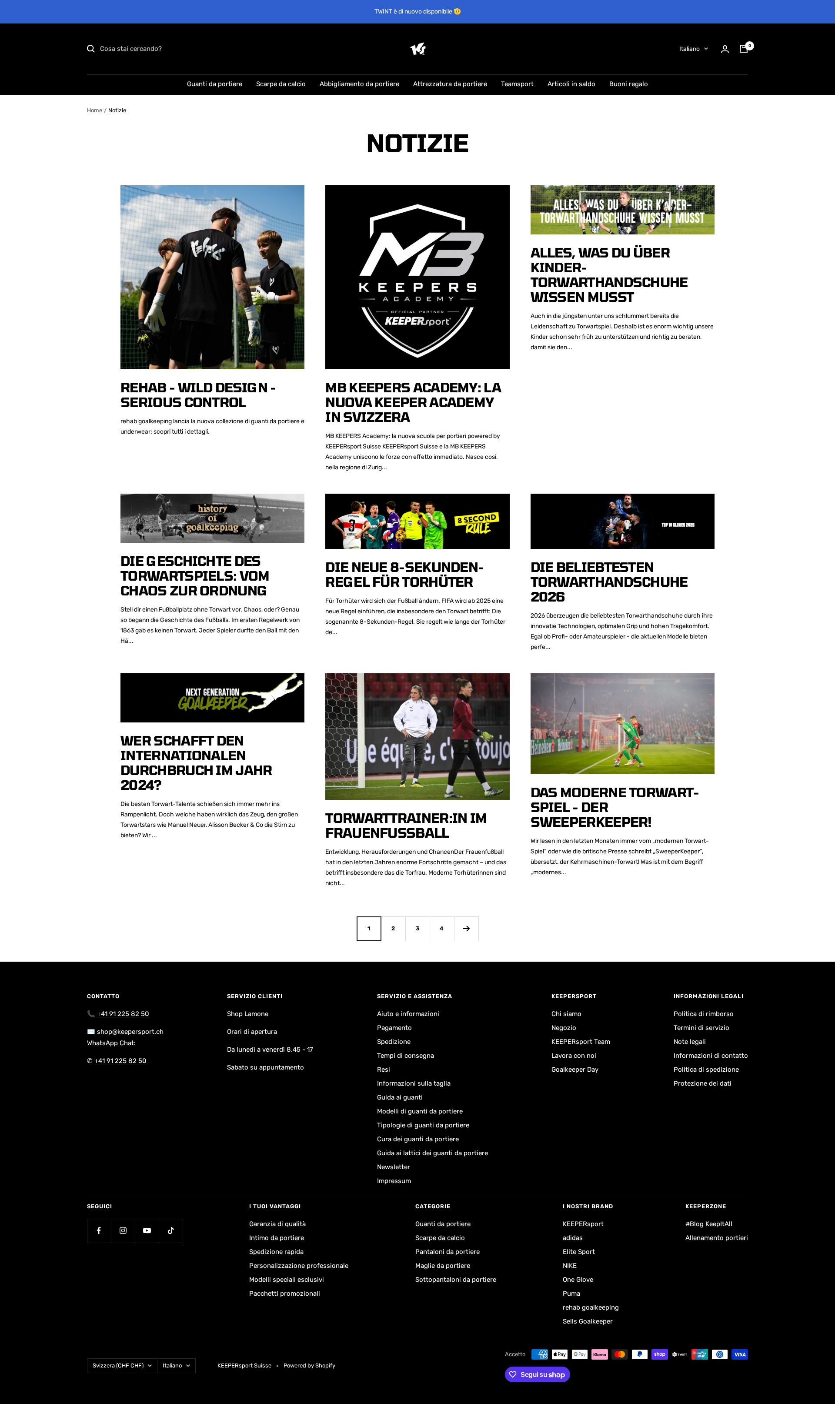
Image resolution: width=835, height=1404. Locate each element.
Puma (571, 1293)
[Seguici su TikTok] (171, 1231)
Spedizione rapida (276, 1252)
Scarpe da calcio (281, 84)
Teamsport (517, 84)
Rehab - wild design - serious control (198, 394)
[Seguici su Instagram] (123, 1231)
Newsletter (393, 1167)
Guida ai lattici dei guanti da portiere (432, 1153)
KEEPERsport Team (580, 1042)
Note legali (690, 1042)
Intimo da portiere (276, 1238)
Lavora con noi (573, 1056)
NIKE (570, 1266)
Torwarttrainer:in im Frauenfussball (406, 825)
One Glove (578, 1280)
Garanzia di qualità (277, 1224)
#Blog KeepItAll (708, 1224)
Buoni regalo (628, 84)
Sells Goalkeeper (588, 1321)
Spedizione (394, 1042)
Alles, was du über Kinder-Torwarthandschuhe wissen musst (609, 274)
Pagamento (394, 1028)
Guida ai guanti (400, 1097)
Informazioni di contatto (711, 1056)
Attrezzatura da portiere (450, 84)
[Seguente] (466, 928)
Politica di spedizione (706, 1069)
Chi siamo (566, 1014)
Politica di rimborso (704, 1014)
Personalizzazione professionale (298, 1266)
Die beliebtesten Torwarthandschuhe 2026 (609, 581)
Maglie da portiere (442, 1266)
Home (94, 110)
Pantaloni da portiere (447, 1252)
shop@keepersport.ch (130, 1032)
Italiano (689, 49)
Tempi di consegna (405, 1056)
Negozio (563, 1028)
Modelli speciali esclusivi (286, 1280)
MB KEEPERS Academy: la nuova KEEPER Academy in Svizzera (413, 402)
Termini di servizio (701, 1028)
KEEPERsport (583, 1224)
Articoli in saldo (571, 84)
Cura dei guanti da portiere (418, 1139)
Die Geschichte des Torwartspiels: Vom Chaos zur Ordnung (194, 575)
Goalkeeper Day (574, 1069)
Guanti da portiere (214, 84)
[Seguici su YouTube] (147, 1231)
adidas (573, 1238)
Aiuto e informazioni (408, 1014)
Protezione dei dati (702, 1083)
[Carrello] (743, 49)
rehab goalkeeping (591, 1307)
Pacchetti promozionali (284, 1293)
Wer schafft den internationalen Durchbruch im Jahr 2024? (196, 762)
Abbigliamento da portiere (359, 84)
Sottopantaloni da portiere (455, 1280)
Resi (383, 1069)
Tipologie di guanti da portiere (423, 1125)
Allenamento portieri (716, 1238)
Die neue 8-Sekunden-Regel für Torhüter (404, 574)
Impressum (394, 1181)
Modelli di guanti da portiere (420, 1111)
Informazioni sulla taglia (414, 1083)
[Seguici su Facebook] (99, 1231)
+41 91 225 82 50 (123, 1014)
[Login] (725, 49)
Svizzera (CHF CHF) (118, 1365)
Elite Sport (579, 1252)
